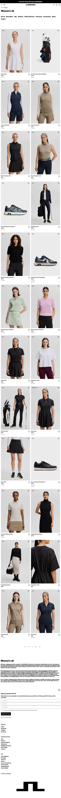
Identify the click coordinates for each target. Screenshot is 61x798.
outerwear (32, 674)
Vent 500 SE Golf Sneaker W (38, 277)
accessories (5, 676)
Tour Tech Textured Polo (7, 534)
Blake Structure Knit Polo (7, 277)
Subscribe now (6, 714)
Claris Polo (3, 380)
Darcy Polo (33, 634)
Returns (3, 740)
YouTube (3, 730)
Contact (3, 749)
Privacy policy (4, 764)
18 (35, 646)
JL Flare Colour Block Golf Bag (38, 74)
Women (2, 7)
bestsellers (44, 671)
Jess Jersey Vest (5, 125)
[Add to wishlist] (28, 30)
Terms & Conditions (6, 763)
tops (37, 672)
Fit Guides (3, 758)
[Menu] (1, 4)
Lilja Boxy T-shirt (35, 380)
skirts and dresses (27, 673)
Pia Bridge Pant (35, 226)
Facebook (3, 731)
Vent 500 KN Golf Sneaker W (8, 226)
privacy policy (8, 717)
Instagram (3, 728)
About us (3, 759)
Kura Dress (33, 431)
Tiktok (2, 726)
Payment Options (5, 742)
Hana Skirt (3, 482)
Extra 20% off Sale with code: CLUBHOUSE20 (30, 1)
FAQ (2, 739)
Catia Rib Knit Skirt (5, 585)
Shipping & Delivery (6, 745)
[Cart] (59, 4)
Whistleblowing (5, 766)
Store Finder (4, 747)
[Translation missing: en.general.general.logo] (30, 4)
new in (7, 671)
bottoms (3, 673)
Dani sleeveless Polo (6, 176)
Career (3, 761)
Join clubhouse (5, 756)
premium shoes (15, 676)
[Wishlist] (56, 4)
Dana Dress (4, 74)
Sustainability (4, 768)
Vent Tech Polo (4, 431)
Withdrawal (4, 744)
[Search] (4, 4)
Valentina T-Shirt (35, 585)
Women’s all (10, 664)
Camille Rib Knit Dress (36, 534)
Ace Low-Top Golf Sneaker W (38, 482)
